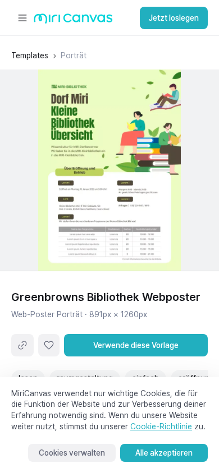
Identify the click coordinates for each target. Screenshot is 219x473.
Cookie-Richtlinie (161, 426)
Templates (29, 55)
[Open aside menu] (22, 18)
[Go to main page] (73, 21)
